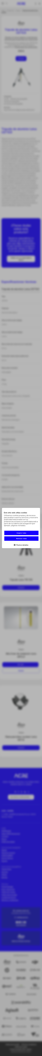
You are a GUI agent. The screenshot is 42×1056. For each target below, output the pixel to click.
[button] (21, 545)
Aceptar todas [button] (21, 533)
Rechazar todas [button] (21, 538)
